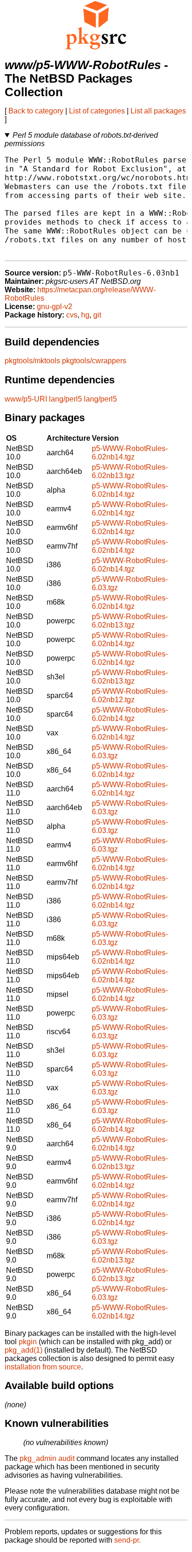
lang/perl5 (65, 399)
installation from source (43, 1367)
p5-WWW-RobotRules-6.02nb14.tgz (130, 452)
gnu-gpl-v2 (54, 306)
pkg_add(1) (23, 1350)
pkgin (28, 1342)
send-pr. (127, 1540)
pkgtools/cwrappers (94, 361)
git (97, 315)
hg (85, 315)
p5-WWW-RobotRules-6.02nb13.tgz (130, 471)
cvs (71, 315)
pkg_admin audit (47, 1458)
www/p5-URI (26, 399)
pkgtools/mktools (32, 361)
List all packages (158, 111)
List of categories (97, 111)
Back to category (35, 111)
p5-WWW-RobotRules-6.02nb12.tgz (130, 695)
